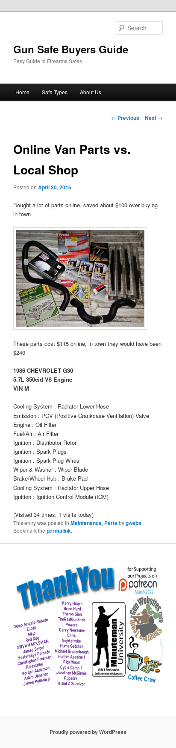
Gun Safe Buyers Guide (70, 49)
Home (22, 92)
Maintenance (86, 523)
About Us (90, 92)
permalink (59, 530)
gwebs (133, 523)
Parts (110, 523)
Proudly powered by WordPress (88, 732)
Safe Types (54, 92)
